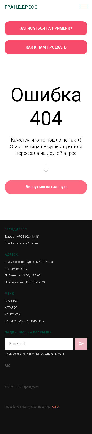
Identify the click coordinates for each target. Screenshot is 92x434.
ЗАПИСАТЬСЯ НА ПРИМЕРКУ (25, 321)
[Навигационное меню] (84, 7)
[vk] (8, 366)
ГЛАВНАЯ (11, 301)
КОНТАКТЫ (12, 314)
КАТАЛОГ (11, 307)
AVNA (55, 406)
